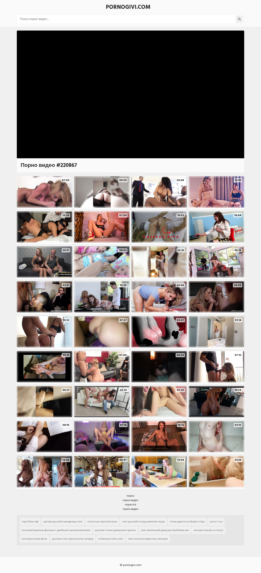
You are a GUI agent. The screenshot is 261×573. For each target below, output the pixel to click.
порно (130, 496)
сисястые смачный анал (102, 521)
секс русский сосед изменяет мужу (143, 521)
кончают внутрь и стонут (208, 530)
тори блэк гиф (30, 521)
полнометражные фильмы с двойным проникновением (56, 530)
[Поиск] (239, 19)
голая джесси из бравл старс (187, 521)
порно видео (130, 500)
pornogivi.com (128, 7)
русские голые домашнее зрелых (115, 530)
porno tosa (216, 521)
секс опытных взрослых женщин (148, 539)
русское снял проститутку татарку (72, 539)
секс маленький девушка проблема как (165, 530)
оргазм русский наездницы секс (63, 521)
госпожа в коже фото (34, 539)
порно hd (130, 504)
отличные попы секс (110, 539)
